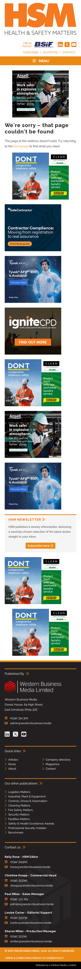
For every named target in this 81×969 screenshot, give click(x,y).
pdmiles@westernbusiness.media (31, 904)
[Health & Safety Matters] (40, 19)
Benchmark (15, 832)
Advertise (50, 52)
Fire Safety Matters (20, 810)
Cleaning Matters (19, 805)
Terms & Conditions (18, 958)
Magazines (52, 764)
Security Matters (18, 814)
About (12, 768)
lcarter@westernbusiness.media (30, 922)
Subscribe (30, 52)
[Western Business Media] (33, 692)
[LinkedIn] (60, 45)
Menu (44, 61)
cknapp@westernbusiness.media (31, 885)
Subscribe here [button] (39, 546)
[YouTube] (73, 45)
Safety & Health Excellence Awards (31, 823)
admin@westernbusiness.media (30, 723)
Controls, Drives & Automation (27, 801)
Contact (69, 52)
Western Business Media (24, 950)
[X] (67, 45)
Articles (13, 759)
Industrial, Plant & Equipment (27, 796)
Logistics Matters (19, 792)
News (12, 764)
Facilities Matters (19, 819)
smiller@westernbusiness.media (31, 941)
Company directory (58, 759)
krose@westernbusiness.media (30, 867)
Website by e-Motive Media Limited (56, 965)
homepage (21, 146)
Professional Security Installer (27, 828)
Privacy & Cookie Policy (48, 958)
